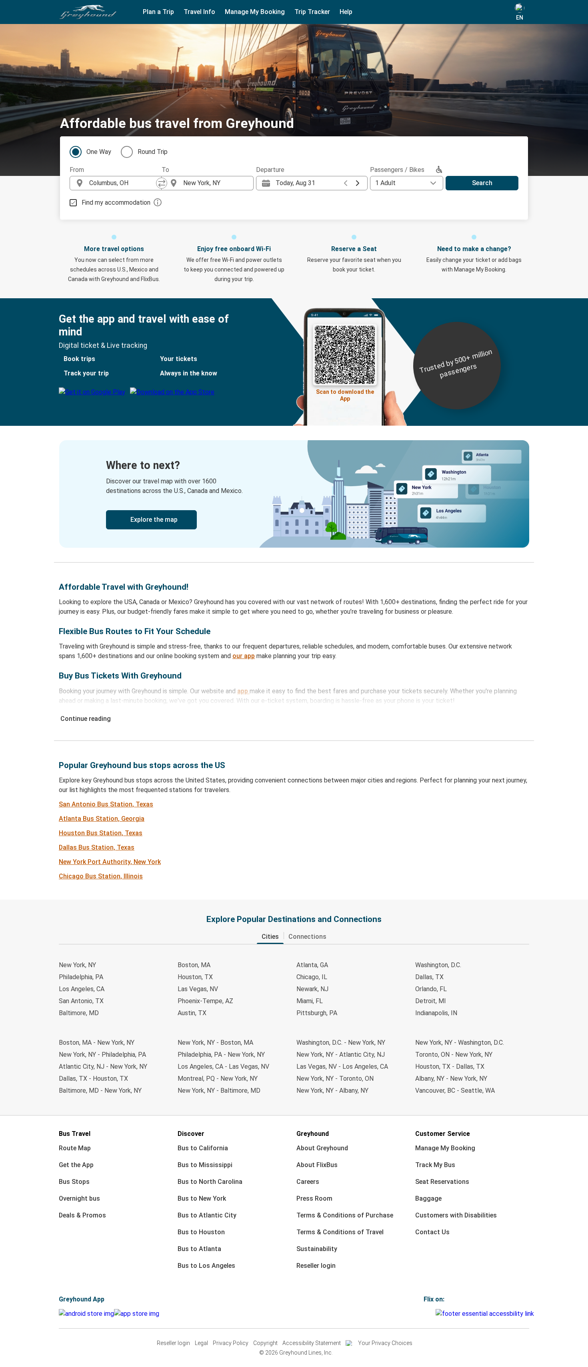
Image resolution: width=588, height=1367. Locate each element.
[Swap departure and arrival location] (161, 183)
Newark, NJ (312, 989)
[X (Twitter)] (434, 1313)
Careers (307, 1181)
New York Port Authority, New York (110, 862)
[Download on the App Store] (136, 1314)
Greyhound (312, 1134)
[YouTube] (429, 1313)
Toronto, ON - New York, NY (453, 1054)
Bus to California (203, 1148)
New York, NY (77, 965)
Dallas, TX (429, 977)
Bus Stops (74, 1181)
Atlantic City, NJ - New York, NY (103, 1066)
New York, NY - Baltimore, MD (219, 1090)
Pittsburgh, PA (316, 1013)
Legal (201, 1343)
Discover (191, 1134)
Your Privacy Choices (385, 1343)
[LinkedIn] (432, 1313)
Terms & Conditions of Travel (340, 1232)
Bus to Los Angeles (206, 1265)
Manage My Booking (445, 1148)
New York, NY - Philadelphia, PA (102, 1054)
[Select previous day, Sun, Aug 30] (345, 183)
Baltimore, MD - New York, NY (100, 1090)
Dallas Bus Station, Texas (96, 847)
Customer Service (442, 1134)
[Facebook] (425, 1313)
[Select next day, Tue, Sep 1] (357, 183)
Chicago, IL (311, 977)
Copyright (265, 1343)
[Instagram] (427, 1313)
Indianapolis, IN (436, 1013)
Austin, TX (192, 1013)
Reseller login (316, 1265)
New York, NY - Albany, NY (332, 1090)
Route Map (75, 1148)
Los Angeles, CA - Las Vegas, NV (223, 1066)
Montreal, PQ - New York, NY (218, 1078)
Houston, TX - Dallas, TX (449, 1066)
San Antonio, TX (81, 1001)
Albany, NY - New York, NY (451, 1078)
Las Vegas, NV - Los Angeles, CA (342, 1066)
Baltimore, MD (79, 1013)
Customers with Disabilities (456, 1215)
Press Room (314, 1198)
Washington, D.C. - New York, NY (340, 1042)
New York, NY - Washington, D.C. (459, 1042)
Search (482, 183)
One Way (98, 152)
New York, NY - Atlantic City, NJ (340, 1054)
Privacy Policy (230, 1343)
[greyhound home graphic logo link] (88, 12)
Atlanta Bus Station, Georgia (101, 818)
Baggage (428, 1198)
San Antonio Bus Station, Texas (106, 804)
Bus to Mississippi (205, 1165)
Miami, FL (309, 1001)
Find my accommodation (116, 202)
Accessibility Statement (311, 1343)
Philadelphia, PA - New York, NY (221, 1054)
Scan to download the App (345, 394)
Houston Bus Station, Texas (100, 833)
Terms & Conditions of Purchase (344, 1215)
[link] (294, 494)
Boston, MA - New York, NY (96, 1042)
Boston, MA (194, 965)
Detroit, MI (430, 1001)
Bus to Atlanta (199, 1249)
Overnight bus (79, 1198)
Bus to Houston (201, 1232)
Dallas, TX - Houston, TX (93, 1078)
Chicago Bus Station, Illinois (101, 876)
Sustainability (316, 1249)
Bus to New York (202, 1198)
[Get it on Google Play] (86, 1314)
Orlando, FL (431, 989)
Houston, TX (195, 977)
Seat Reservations (442, 1181)
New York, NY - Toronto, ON (335, 1078)
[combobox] (122, 183)
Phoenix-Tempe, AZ (205, 1001)
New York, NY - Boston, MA (215, 1042)
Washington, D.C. (438, 965)
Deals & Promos (82, 1215)
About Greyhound (322, 1148)
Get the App (76, 1165)
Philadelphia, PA (81, 977)
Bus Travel (74, 1134)
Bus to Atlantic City (207, 1215)
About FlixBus (317, 1165)
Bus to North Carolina (210, 1181)
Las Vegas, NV (198, 989)
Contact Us (432, 1232)
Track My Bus (435, 1165)
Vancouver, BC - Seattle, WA (455, 1090)
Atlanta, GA (312, 965)
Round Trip (153, 152)
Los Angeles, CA (81, 989)
